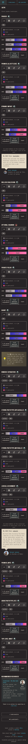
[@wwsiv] (16, 225)
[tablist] (14, 20)
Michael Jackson (6, 553)
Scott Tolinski (5, 172)
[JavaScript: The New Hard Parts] (22, 682)
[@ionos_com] (9, 16)
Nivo (21, 728)
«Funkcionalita (14, 714)
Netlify (17, 729)
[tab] (4, 21)
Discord (20, 736)
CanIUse (5, 380)
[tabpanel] (14, 38)
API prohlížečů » (14, 719)
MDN (3, 25)
